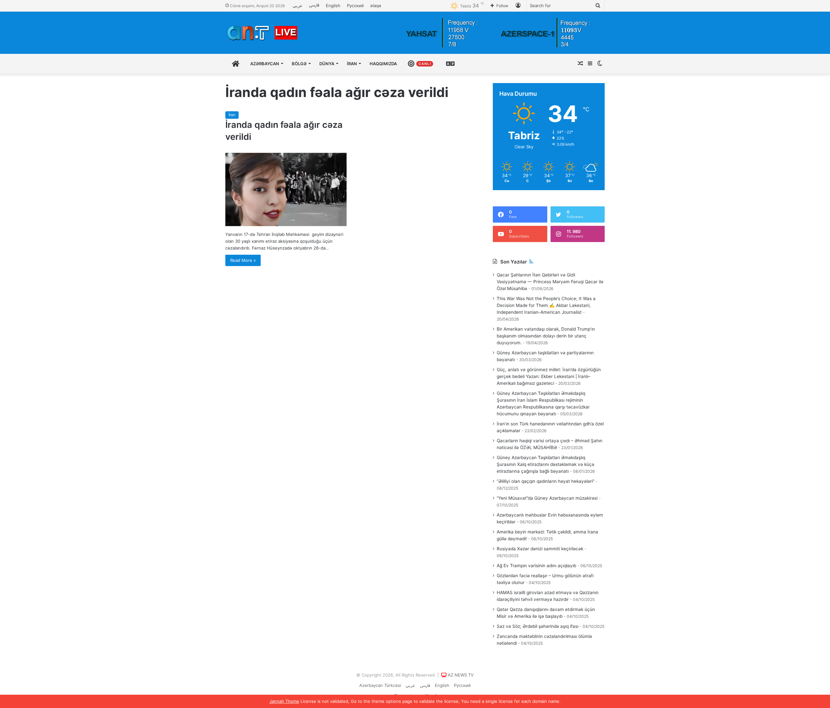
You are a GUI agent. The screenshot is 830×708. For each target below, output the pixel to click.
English (333, 5)
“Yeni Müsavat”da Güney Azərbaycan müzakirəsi (547, 498)
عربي (297, 5)
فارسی (314, 5)
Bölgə (299, 63)
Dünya (326, 63)
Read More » (243, 260)
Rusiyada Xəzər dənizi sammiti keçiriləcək (540, 548)
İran (352, 63)
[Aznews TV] (262, 33)
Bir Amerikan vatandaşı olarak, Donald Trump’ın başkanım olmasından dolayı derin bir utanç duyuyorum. (546, 335)
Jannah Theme (284, 701)
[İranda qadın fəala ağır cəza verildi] (286, 189)
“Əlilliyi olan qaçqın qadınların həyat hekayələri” (545, 481)
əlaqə (375, 5)
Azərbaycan (264, 63)
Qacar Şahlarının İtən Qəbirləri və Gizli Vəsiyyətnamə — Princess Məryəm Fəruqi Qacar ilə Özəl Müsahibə (550, 281)
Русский (355, 5)
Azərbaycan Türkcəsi (380, 685)
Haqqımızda (383, 63)
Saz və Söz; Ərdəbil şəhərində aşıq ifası (537, 626)
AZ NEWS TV (461, 674)
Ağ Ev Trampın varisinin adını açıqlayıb (536, 565)
